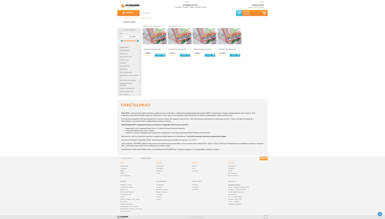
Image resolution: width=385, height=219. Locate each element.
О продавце (159, 185)
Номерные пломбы (126, 185)
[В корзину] (264, 13)
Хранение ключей (125, 194)
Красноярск (159, 168)
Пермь (122, 171)
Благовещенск (232, 173)
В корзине (246, 11)
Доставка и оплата (200, 7)
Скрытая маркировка (126, 204)
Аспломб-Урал (127, 18)
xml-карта (195, 187)
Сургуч (122, 197)
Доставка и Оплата (162, 189)
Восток (231, 162)
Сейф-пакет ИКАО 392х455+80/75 (202, 49)
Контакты (185, 7)
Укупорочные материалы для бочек (131, 209)
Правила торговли (161, 192)
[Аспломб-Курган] (130, 7)
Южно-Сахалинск (233, 175)
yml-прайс (195, 189)
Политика (159, 194)
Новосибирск (160, 166)
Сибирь (159, 162)
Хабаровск (231, 168)
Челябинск (123, 168)
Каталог (136, 18)
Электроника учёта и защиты (129, 206)
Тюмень (122, 173)
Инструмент (124, 201)
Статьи (158, 199)
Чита (193, 168)
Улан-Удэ (195, 171)
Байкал (195, 162)
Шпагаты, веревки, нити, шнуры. (130, 199)
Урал (122, 162)
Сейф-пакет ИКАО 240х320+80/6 (152, 49)
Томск (158, 173)
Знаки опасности (125, 211)
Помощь (191, 7)
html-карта (195, 185)
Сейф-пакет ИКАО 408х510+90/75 (227, 49)
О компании (178, 7)
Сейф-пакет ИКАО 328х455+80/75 (177, 49)
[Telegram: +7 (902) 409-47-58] (380, 214)
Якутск (230, 171)
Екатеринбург (124, 166)
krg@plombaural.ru (127, 158)
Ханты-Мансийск (125, 175)
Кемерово (159, 171)
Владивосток (232, 166)
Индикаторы (124, 189)
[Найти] (239, 13)
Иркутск (194, 166)
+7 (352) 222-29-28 (257, 5)
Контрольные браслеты (127, 192)
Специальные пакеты (146, 18)
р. (250, 14)
